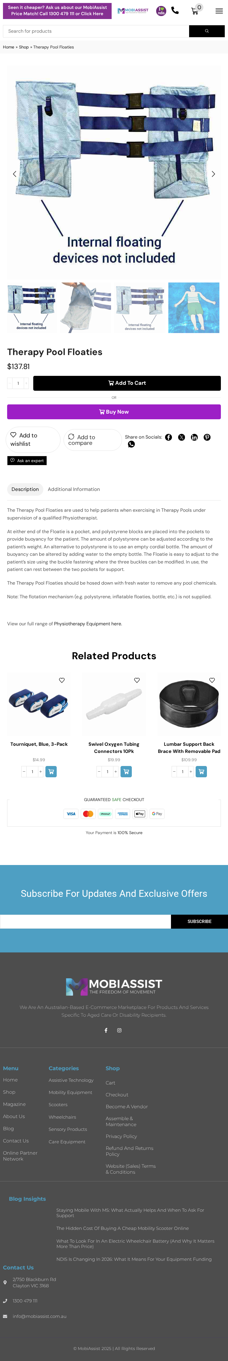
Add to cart (130, 383)
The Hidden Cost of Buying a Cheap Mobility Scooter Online (122, 1228)
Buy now (117, 411)
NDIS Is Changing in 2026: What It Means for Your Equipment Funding (134, 1259)
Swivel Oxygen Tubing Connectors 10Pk (114, 747)
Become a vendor (127, 1106)
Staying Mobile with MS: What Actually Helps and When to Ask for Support (130, 1212)
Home (8, 47)
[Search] (207, 31)
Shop (24, 47)
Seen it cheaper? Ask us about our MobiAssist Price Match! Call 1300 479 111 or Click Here (57, 10)
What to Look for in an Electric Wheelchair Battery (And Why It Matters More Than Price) (135, 1243)
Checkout (117, 1095)
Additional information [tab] (74, 489)
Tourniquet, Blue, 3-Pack (39, 744)
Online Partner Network (20, 1156)
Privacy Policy (121, 1136)
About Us (14, 1116)
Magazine (14, 1104)
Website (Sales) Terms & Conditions (131, 1169)
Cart (110, 1083)
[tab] (25, 489)
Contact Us (16, 1141)
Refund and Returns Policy (129, 1151)
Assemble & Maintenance (121, 1121)
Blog (8, 1128)
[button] (197, 11)
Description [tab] (25, 489)
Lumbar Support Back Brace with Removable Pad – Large (189, 751)
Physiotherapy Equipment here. (88, 624)
